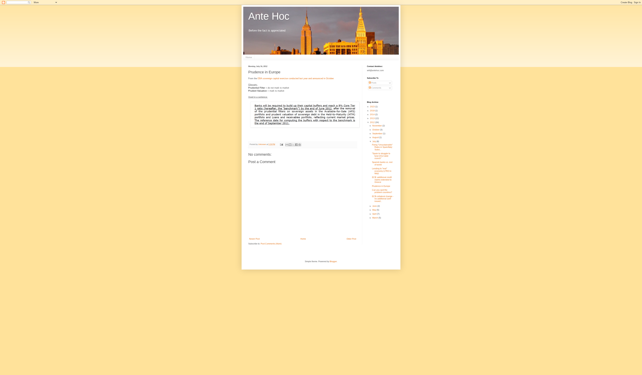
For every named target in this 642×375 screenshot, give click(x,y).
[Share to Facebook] (296, 144)
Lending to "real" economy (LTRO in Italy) (381, 171)
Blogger (333, 261)
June (374, 206)
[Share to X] (293, 144)
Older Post (351, 239)
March (375, 218)
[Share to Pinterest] (299, 144)
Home (249, 57)
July (374, 141)
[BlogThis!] (290, 144)
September (377, 133)
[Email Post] (281, 144)
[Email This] (287, 144)
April (374, 214)
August (375, 137)
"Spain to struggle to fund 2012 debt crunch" (381, 156)
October (376, 130)
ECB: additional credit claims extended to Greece (382, 179)
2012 (372, 122)
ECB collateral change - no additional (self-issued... (383, 198)
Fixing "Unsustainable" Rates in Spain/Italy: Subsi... (382, 147)
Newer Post (254, 239)
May (374, 210)
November (377, 126)
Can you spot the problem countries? (382, 191)
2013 (372, 118)
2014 (372, 114)
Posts (373, 83)
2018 (372, 110)
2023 (372, 106)
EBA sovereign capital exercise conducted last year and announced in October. (296, 78)
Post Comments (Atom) (271, 244)
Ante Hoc (268, 16)
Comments (376, 88)
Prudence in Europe (381, 186)
